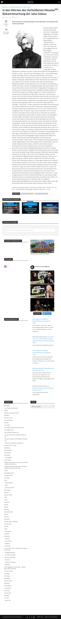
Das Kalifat (10, 203)
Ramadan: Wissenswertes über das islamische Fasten (41, 321)
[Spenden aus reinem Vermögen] (42, 246)
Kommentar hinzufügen (6, 32)
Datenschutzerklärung (51, 617)
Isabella (34, 368)
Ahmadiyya (5, 7)
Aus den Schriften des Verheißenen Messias (30, 204)
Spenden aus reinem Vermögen (39, 254)
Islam (30, 206)
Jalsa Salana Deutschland (41, 193)
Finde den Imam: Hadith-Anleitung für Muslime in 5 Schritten (11, 209)
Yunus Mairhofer (36, 319)
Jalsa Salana (27, 7)
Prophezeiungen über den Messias (50, 208)
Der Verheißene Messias (16, 7)
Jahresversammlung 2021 (27, 193)
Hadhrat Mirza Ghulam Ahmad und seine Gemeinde (30, 210)
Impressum (40, 617)
